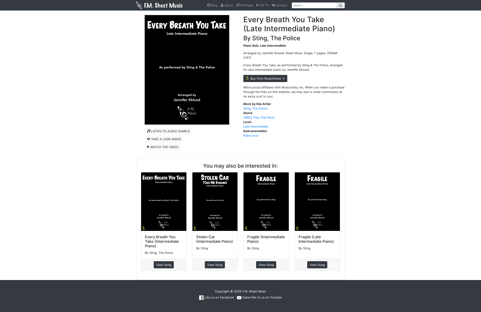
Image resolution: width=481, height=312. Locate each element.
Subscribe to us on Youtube (261, 297)
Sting (247, 108)
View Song (163, 265)
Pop (256, 117)
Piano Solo (251, 135)
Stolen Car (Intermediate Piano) (214, 239)
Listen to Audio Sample (170, 131)
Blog (214, 5)
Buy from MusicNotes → (267, 78)
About (228, 5)
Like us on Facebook (219, 297)
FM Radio (246, 5)
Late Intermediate (255, 126)
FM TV (264, 5)
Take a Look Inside (165, 139)
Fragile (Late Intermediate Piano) (316, 239)
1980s (247, 117)
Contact (281, 5)
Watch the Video (163, 147)
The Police (259, 108)
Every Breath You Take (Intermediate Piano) (162, 241)
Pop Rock (268, 117)
